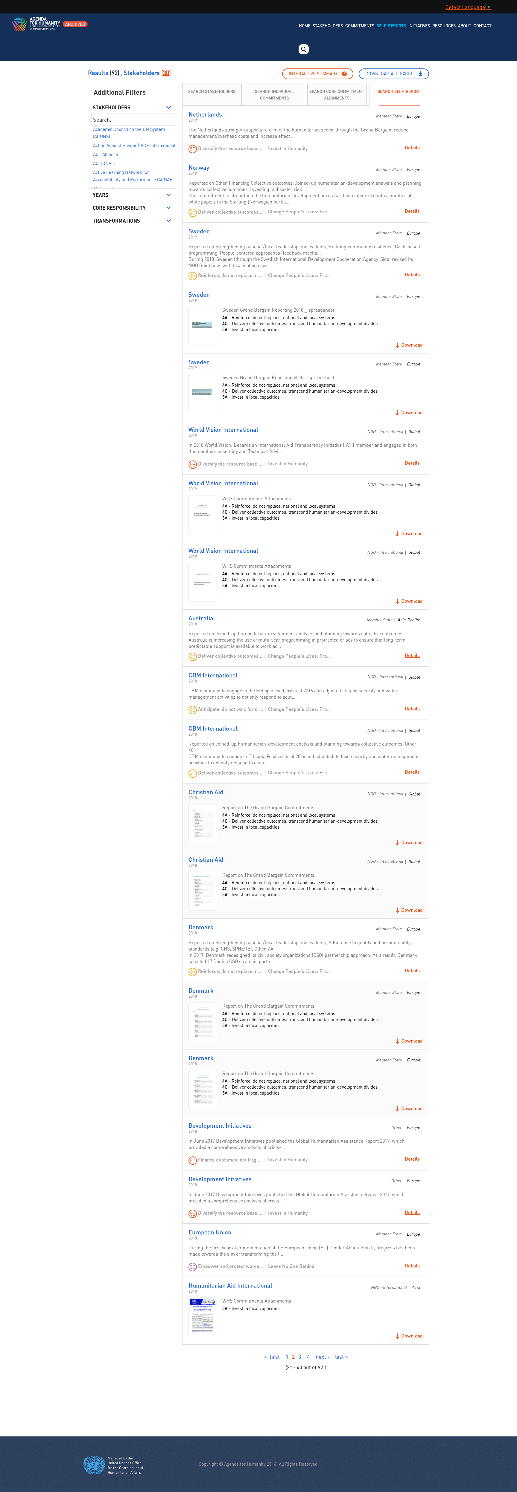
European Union (209, 1232)
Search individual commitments (274, 94)
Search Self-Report (399, 91)
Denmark (201, 927)
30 (166, 72)
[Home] (36, 28)
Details (412, 147)
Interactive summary (313, 73)
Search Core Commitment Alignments (336, 94)
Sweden (199, 231)
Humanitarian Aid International (230, 1285)
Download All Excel (389, 73)
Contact (483, 25)
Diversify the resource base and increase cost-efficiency (230, 148)
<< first (271, 1356)
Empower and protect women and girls (230, 1266)
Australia (200, 618)
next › (322, 1356)
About (464, 25)
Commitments (359, 25)
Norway (198, 167)
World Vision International (223, 429)
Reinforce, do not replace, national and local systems (230, 275)
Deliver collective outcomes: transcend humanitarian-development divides (230, 212)
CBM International (213, 675)
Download (412, 345)
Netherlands (205, 114)
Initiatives (419, 25)
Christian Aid (205, 792)
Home (304, 25)
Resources (444, 25)
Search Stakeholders (211, 91)
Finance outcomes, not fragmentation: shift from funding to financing (230, 1159)
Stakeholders (328, 25)
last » (341, 1356)
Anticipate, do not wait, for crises (230, 709)
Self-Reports (391, 25)
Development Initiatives (220, 1125)
